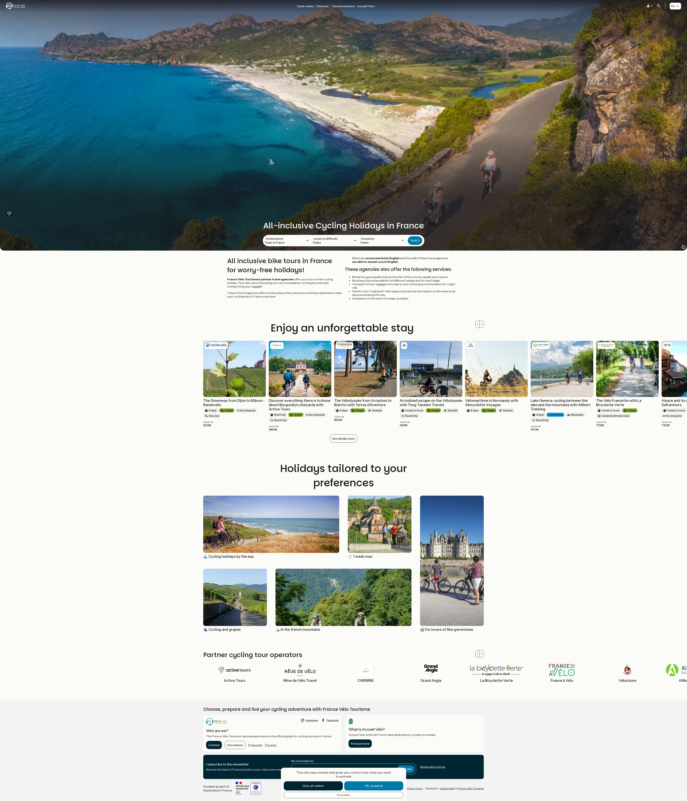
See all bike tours (343, 438)
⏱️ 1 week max (360, 556)
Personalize (343, 794)
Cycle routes (305, 6)
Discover (323, 6)
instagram (312, 720)
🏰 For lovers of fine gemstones (446, 629)
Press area (255, 745)
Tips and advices (343, 6)
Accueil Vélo (365, 6)
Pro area (270, 745)
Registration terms (432, 767)
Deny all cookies (313, 785)
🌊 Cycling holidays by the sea (228, 556)
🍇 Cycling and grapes (222, 629)
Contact (214, 745)
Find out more (360, 743)
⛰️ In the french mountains (298, 629)
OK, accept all (374, 785)
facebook (332, 720)
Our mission (235, 745)
